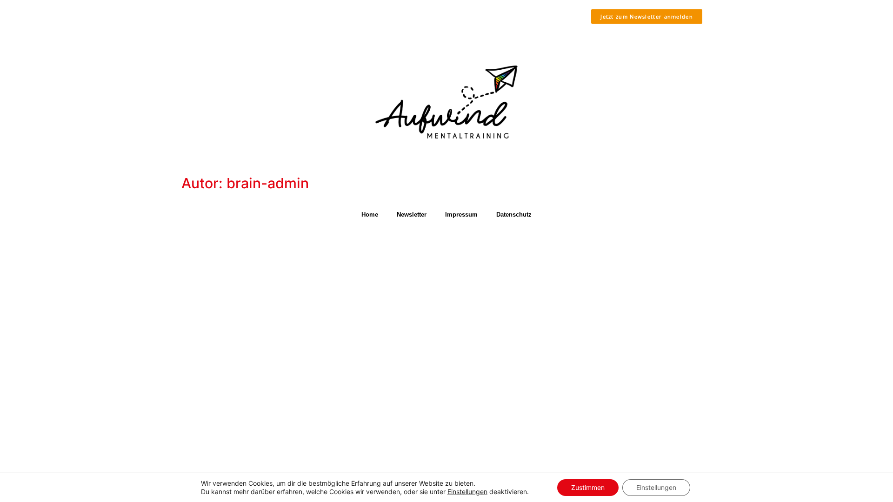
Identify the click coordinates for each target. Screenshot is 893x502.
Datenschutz (514, 214)
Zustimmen (588, 487)
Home (369, 214)
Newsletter (412, 214)
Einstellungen (467, 491)
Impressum (461, 214)
